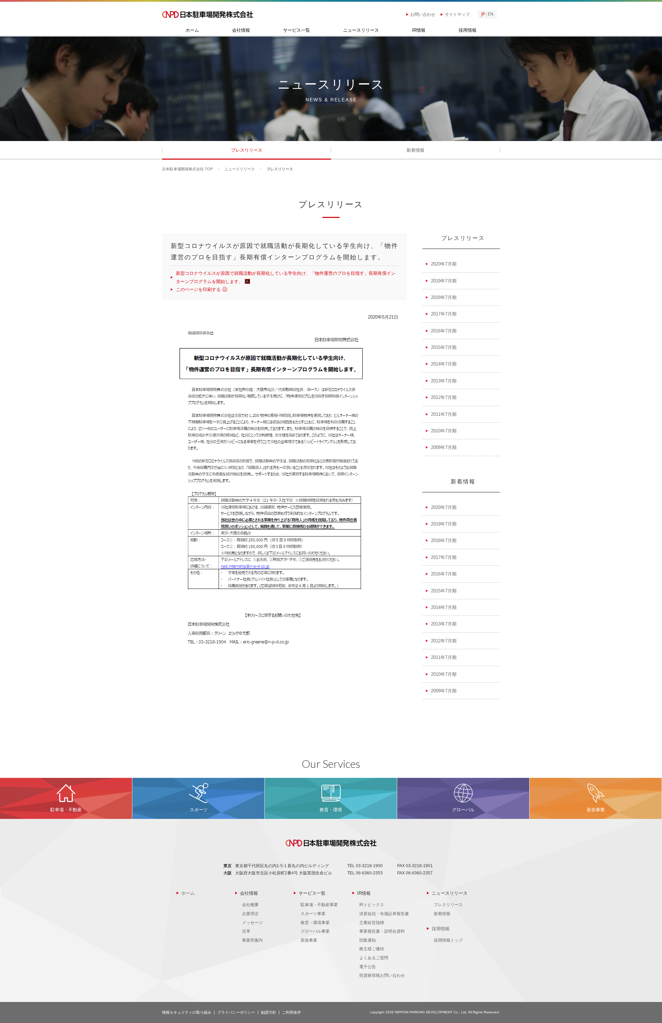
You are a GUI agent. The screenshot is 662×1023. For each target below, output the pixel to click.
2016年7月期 (444, 330)
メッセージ (252, 922)
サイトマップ (457, 14)
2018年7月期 (444, 297)
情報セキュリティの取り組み (186, 1012)
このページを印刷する (198, 289)
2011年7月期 (444, 414)
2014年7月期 (444, 364)
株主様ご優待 (371, 948)
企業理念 (250, 913)
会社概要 (250, 904)
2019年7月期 (444, 280)
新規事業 (309, 940)
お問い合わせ (422, 14)
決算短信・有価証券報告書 (384, 913)
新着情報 (415, 150)
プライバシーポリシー (236, 1012)
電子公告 (367, 966)
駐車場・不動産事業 (319, 904)
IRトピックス (371, 904)
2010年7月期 (444, 430)
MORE (66, 798)
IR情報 (418, 30)
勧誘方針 (268, 1012)
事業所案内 (252, 940)
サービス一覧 (296, 30)
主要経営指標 (371, 922)
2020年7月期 (444, 264)
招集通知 (367, 940)
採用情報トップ (448, 940)
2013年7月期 (444, 380)
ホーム (192, 30)
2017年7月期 (444, 314)
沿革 (246, 931)
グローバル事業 (315, 931)
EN (490, 14)
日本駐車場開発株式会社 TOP (187, 169)
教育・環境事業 (315, 922)
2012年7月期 (444, 397)
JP (483, 14)
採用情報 (468, 30)
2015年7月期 (444, 347)
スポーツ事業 (313, 913)
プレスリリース (246, 150)
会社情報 (241, 30)
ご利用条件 (291, 1012)
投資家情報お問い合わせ (382, 975)
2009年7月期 (444, 447)
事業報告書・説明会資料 (382, 931)
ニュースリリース (361, 30)
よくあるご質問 (373, 957)
